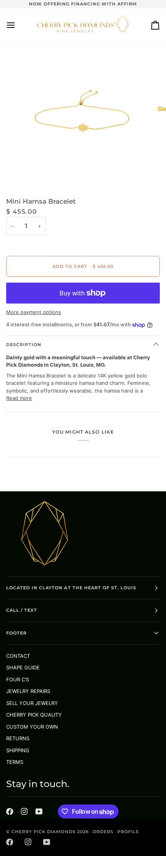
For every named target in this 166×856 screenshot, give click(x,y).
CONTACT (18, 656)
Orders (103, 831)
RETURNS (17, 738)
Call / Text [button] (21, 610)
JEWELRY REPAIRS (28, 691)
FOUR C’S (17, 679)
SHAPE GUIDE (23, 667)
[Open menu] (17, 25)
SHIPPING (17, 750)
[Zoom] (27, 171)
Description (23, 344)
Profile (128, 831)
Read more (19, 398)
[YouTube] (39, 811)
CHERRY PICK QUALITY (34, 715)
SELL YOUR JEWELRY (32, 703)
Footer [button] (16, 633)
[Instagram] (24, 811)
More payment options (33, 312)
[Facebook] (9, 811)
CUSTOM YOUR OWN (32, 727)
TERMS (14, 762)
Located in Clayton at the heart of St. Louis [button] (71, 587)
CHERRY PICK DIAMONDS (44, 831)
